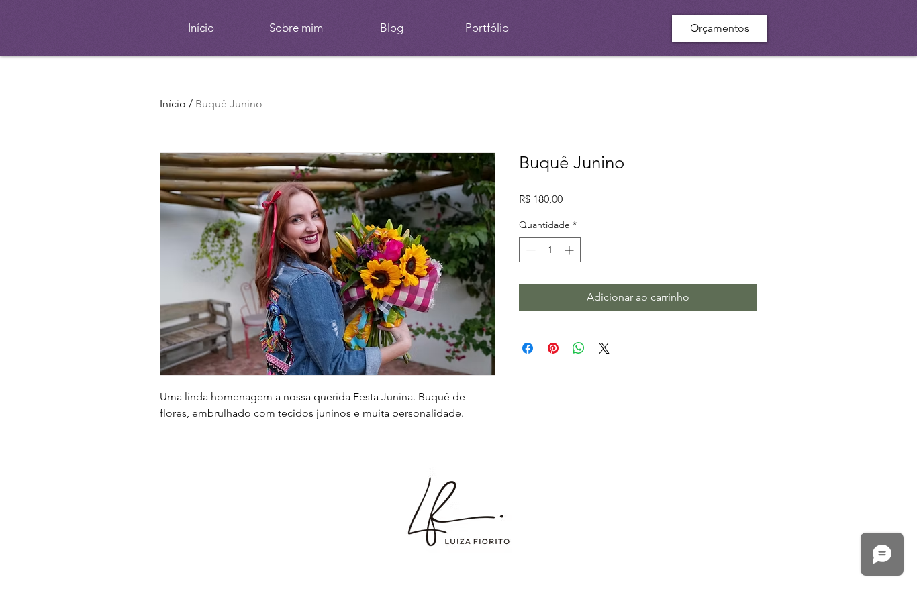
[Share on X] (604, 348)
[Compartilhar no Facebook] (528, 348)
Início (173, 103)
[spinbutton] (550, 250)
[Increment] (570, 250)
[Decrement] (529, 250)
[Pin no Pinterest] (553, 348)
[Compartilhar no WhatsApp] (579, 348)
